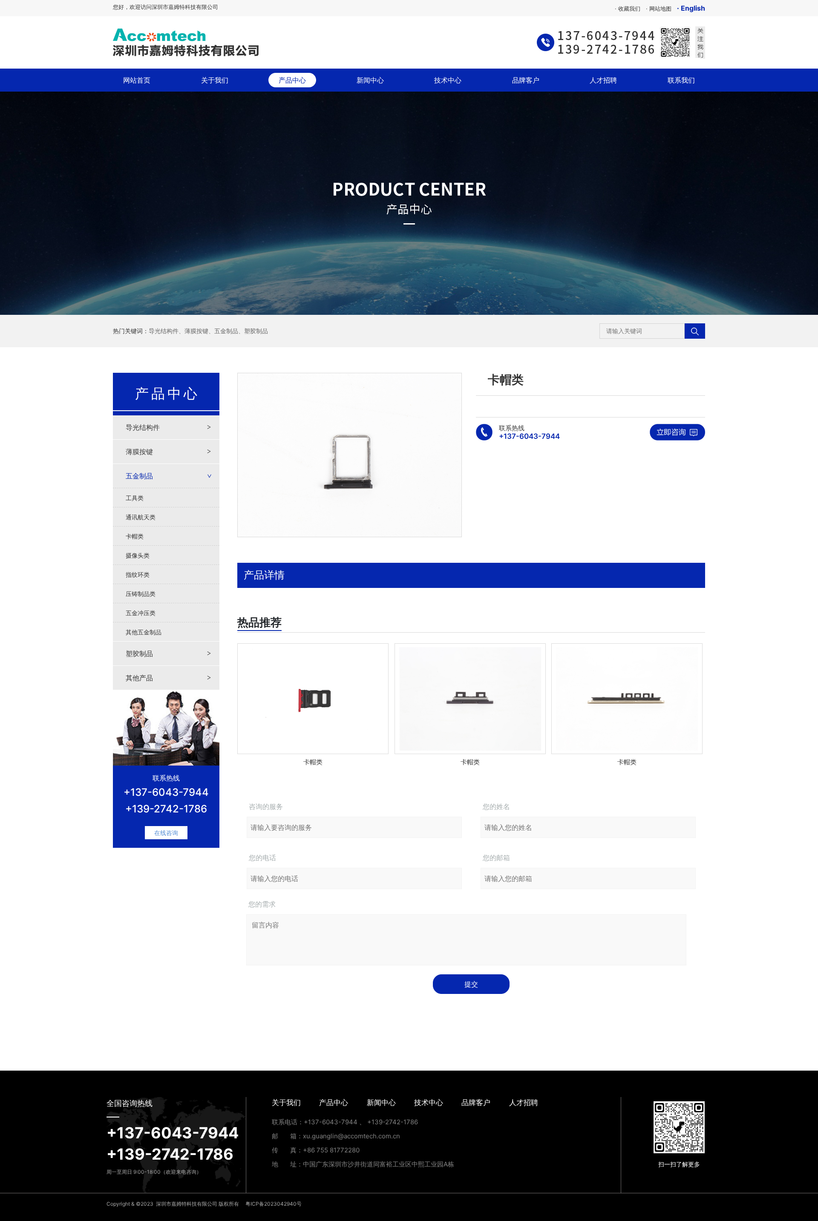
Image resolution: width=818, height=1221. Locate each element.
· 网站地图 (658, 8)
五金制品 (226, 330)
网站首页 (142, 79)
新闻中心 (370, 80)
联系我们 (681, 80)
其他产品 (139, 678)
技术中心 (447, 80)
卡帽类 (135, 536)
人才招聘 (603, 80)
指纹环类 (138, 574)
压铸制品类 (141, 593)
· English (691, 8)
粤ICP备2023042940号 (273, 1204)
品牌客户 (525, 80)
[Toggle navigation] (398, 42)
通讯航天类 (141, 517)
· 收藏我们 (627, 8)
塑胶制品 (256, 330)
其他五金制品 (143, 632)
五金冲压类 (141, 612)
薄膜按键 (196, 330)
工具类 (135, 497)
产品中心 (292, 80)
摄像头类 (138, 555)
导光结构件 (164, 330)
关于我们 (214, 80)
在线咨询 (166, 832)
